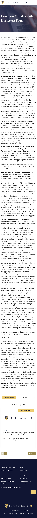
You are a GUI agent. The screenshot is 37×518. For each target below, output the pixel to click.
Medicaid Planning (6, 478)
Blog (21, 473)
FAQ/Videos (23, 478)
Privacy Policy (15, 510)
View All (31, 453)
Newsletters (23, 475)
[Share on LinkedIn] (34, 397)
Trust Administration (6, 470)
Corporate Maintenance (8, 481)
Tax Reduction (5, 483)
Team (21, 467)
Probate (3, 475)
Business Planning (6, 473)
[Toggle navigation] (34, 2)
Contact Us (23, 483)
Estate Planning (9, 397)
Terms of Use (24, 510)
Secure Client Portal (25, 481)
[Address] (30, 2)
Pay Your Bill (23, 470)
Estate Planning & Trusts (8, 467)
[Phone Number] (27, 2)
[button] (6, 453)
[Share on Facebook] (32, 397)
